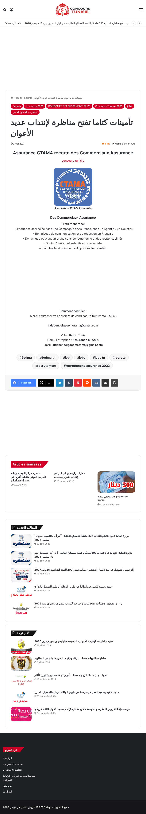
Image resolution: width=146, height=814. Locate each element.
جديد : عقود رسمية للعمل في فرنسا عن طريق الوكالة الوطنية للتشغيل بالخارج (76, 692)
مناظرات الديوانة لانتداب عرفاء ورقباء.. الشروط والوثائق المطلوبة (70, 658)
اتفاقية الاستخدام (12, 769)
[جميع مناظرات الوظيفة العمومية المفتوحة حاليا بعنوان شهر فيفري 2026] (21, 646)
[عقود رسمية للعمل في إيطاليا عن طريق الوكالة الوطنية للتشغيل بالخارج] (21, 592)
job (67, 357)
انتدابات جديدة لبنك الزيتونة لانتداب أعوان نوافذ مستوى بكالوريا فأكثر (71, 675)
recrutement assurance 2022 (88, 366)
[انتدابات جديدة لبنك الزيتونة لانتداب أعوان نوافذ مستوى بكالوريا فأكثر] (21, 680)
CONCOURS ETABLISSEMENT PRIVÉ (69, 106)
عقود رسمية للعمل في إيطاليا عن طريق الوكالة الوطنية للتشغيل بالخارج (73, 586)
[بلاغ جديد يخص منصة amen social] (116, 482)
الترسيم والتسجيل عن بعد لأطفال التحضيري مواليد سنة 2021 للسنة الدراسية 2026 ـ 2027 (84, 569)
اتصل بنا (7, 791)
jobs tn (100, 357)
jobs (129, 106)
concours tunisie (73, 160)
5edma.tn (48, 357)
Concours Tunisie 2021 (108, 106)
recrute (120, 357)
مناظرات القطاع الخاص (25, 112)
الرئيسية (7, 758)
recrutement (46, 366)
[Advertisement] (73, 57)
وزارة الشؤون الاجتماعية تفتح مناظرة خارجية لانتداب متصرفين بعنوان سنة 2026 (78, 603)
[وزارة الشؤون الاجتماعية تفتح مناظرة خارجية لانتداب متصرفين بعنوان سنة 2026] (21, 609)
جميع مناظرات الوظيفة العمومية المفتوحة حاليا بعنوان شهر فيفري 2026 (73, 641)
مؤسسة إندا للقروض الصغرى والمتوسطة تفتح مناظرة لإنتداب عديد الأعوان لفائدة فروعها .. (83, 709)
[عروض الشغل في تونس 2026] (73, 10)
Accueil (17, 97)
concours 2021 (34, 106)
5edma (28, 97)
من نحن (7, 785)
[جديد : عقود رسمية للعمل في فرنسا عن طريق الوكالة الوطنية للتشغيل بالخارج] (21, 697)
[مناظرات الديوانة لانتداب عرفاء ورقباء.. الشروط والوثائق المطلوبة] (21, 663)
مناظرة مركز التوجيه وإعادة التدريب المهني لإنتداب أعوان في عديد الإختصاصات (28, 477)
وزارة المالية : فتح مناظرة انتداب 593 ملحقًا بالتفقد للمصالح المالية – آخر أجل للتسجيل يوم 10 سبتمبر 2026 (81, 23)
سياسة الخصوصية (13, 764)
